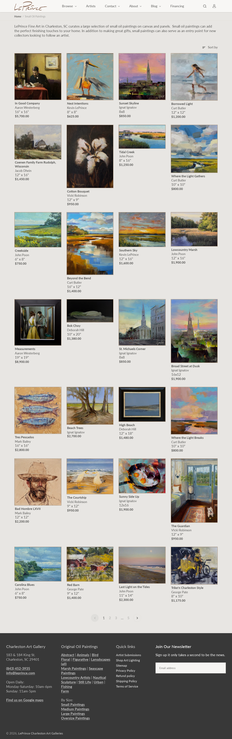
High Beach (127, 425)
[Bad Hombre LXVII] (38, 482)
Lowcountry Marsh (184, 250)
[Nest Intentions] (90, 76)
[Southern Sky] (142, 229)
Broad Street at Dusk (185, 366)
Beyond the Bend (79, 278)
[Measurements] (38, 322)
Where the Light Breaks (187, 438)
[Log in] (214, 6)
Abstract (67, 655)
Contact (111, 6)
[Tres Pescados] (38, 410)
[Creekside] (38, 229)
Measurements (25, 349)
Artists (91, 6)
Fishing (66, 686)
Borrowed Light (182, 104)
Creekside (21, 250)
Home (17, 16)
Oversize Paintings (75, 718)
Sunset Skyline (129, 103)
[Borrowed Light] (194, 76)
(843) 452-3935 (18, 668)
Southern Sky (128, 250)
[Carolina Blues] (38, 564)
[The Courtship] (90, 476)
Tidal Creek (126, 152)
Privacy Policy (125, 670)
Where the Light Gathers (188, 176)
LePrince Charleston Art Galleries (40, 733)
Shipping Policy (126, 681)
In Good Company (27, 103)
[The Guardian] (194, 490)
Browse (68, 6)
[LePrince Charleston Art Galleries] (30, 6)
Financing (177, 6)
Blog (154, 6)
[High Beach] (142, 404)
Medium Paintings (75, 709)
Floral (65, 659)
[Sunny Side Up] (142, 476)
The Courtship (76, 497)
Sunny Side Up (129, 496)
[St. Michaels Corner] (142, 322)
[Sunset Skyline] (142, 76)
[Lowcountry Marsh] (194, 229)
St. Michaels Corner (132, 349)
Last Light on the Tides (134, 587)
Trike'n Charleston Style (187, 588)
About (134, 6)
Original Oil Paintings (79, 646)
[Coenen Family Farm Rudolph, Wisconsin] (38, 142)
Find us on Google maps (24, 700)
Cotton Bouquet (78, 191)
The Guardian (180, 526)
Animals (83, 655)
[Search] (204, 6)
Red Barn (73, 585)
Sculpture (68, 682)
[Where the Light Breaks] (194, 410)
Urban (98, 682)
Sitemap (121, 665)
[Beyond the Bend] (90, 243)
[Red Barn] (90, 564)
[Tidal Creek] (142, 136)
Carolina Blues (24, 585)
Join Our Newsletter (173, 646)
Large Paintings (73, 713)
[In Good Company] (38, 76)
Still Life (84, 682)
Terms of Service (127, 686)
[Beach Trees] (90, 405)
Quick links (125, 646)
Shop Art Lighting (128, 660)
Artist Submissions (128, 655)
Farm (65, 691)
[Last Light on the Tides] (142, 565)
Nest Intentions (77, 103)
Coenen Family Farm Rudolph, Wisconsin (35, 164)
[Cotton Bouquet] (90, 156)
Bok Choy (73, 326)
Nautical (99, 677)
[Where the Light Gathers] (194, 149)
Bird (95, 655)
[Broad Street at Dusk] (194, 331)
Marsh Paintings (73, 668)
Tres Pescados (24, 437)
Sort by (213, 47)
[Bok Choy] (90, 310)
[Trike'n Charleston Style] (194, 565)
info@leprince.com (20, 673)
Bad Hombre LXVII (28, 509)
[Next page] (137, 618)
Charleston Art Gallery (25, 646)
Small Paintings (73, 704)
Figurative (80, 659)
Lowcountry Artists (75, 677)
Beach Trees (75, 428)
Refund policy (125, 676)
